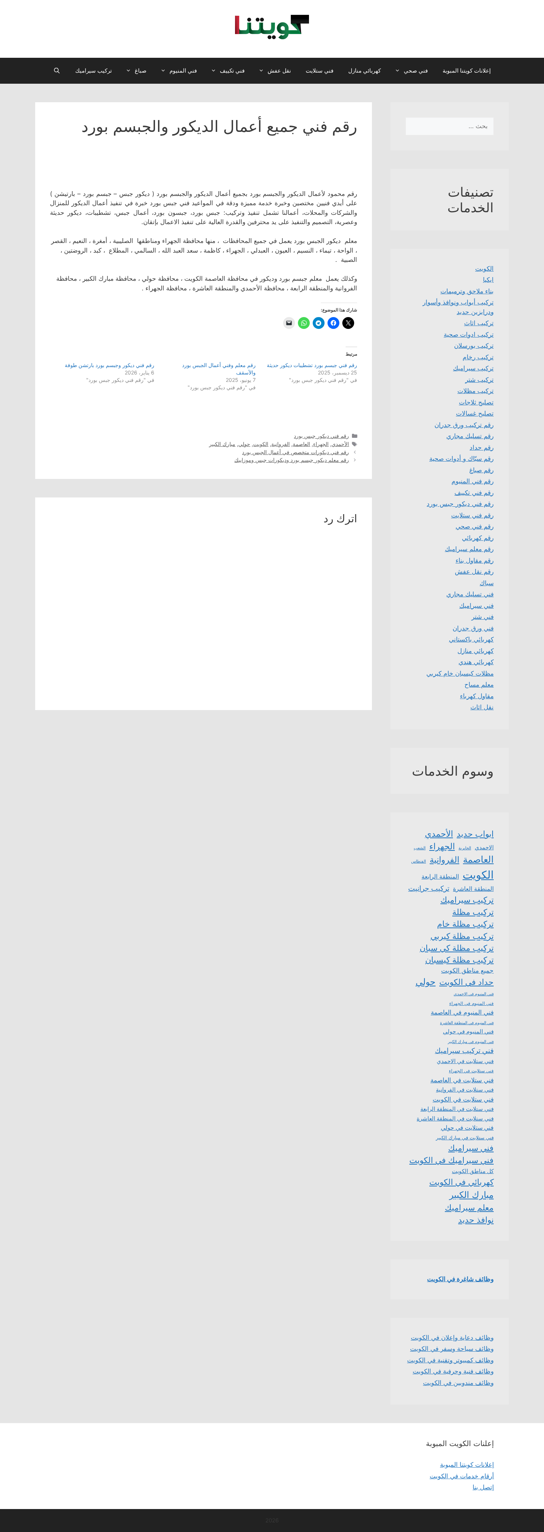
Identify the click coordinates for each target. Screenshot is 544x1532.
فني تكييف (232, 70)
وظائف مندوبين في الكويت (458, 1382)
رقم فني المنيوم (472, 481)
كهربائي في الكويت (461, 1182)
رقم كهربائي (478, 538)
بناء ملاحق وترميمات (467, 291)
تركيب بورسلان (474, 345)
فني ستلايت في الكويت (463, 1099)
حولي (244, 444)
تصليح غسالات (475, 413)
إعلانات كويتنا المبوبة (467, 70)
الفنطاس (418, 861)
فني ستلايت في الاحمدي (465, 1061)
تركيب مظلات (475, 390)
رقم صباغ (481, 470)
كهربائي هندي (476, 662)
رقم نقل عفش (474, 571)
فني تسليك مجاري (470, 594)
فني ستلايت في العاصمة (462, 1080)
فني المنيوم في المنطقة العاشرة (467, 1022)
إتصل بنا (483, 1487)
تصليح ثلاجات (476, 402)
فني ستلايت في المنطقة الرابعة (457, 1109)
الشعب (420, 847)
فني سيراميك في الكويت (451, 1160)
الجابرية (465, 848)
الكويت (260, 444)
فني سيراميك (476, 605)
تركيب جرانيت (428, 888)
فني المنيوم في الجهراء (471, 1003)
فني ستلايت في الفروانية (465, 1089)
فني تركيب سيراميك (464, 1050)
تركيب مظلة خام (465, 924)
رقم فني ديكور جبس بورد (321, 436)
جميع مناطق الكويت (467, 970)
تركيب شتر (479, 379)
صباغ (141, 70)
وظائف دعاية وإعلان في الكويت (452, 1337)
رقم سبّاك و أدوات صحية (461, 458)
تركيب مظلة (473, 912)
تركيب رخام (478, 357)
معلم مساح (479, 684)
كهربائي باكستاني (471, 639)
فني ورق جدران (473, 628)
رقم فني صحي (475, 526)
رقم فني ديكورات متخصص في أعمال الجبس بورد (295, 452)
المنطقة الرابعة (440, 876)
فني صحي (416, 70)
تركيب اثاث (479, 323)
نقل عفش (279, 70)
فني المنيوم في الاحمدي (474, 993)
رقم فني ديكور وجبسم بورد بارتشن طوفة (109, 365)
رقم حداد (482, 447)
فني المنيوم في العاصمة (462, 1012)
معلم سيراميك (469, 1207)
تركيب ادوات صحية (469, 334)
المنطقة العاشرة (473, 888)
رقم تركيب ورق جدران (464, 425)
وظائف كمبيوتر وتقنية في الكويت (450, 1360)
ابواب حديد (475, 834)
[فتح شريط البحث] (57, 71)
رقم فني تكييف (474, 492)
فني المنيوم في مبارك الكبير (471, 1041)
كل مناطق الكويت (473, 1171)
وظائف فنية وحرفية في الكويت (453, 1371)
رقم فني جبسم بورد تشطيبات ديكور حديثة (312, 365)
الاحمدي (484, 847)
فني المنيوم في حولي (468, 1031)
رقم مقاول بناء (475, 560)
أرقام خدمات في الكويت (462, 1476)
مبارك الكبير (222, 444)
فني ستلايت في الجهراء (471, 1070)
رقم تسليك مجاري (470, 436)
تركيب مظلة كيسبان (459, 960)
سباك (487, 583)
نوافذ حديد (476, 1220)
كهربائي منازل (364, 70)
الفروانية (280, 444)
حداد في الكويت (466, 982)
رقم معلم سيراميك (469, 549)
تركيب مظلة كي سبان (457, 948)
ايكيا (488, 279)
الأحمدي (340, 444)
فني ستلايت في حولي (467, 1127)
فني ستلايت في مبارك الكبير (465, 1137)
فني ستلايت (319, 70)
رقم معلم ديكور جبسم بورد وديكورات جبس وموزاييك (291, 460)
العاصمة (301, 444)
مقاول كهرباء (477, 696)
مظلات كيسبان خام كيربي (460, 673)
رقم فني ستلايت (472, 515)
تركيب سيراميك (93, 70)
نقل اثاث (482, 707)
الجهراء (321, 444)
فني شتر (482, 616)
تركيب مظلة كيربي (462, 936)
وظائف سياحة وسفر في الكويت (452, 1348)
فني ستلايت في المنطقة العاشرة (455, 1118)
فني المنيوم (183, 70)
